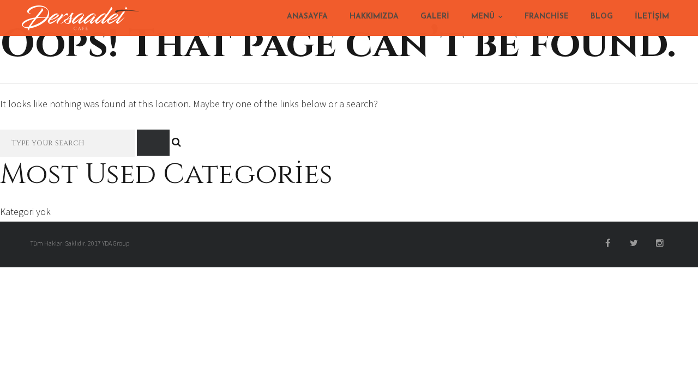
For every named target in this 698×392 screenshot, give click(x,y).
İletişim (652, 17)
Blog (602, 17)
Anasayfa (307, 17)
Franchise (547, 17)
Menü (483, 17)
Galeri (434, 17)
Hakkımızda (374, 17)
